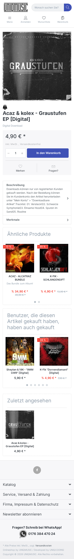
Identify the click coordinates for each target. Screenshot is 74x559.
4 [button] (39, 385)
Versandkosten (43, 545)
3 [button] (35, 385)
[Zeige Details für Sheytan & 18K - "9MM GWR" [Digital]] (20, 351)
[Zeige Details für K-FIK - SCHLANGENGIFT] (54, 258)
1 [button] (35, 302)
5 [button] (43, 385)
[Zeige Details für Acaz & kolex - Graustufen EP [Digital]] (20, 424)
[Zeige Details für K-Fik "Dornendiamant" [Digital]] (54, 351)
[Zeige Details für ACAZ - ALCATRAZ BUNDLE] (20, 258)
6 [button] (47, 385)
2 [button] (39, 302)
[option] (37, 66)
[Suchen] (68, 7)
